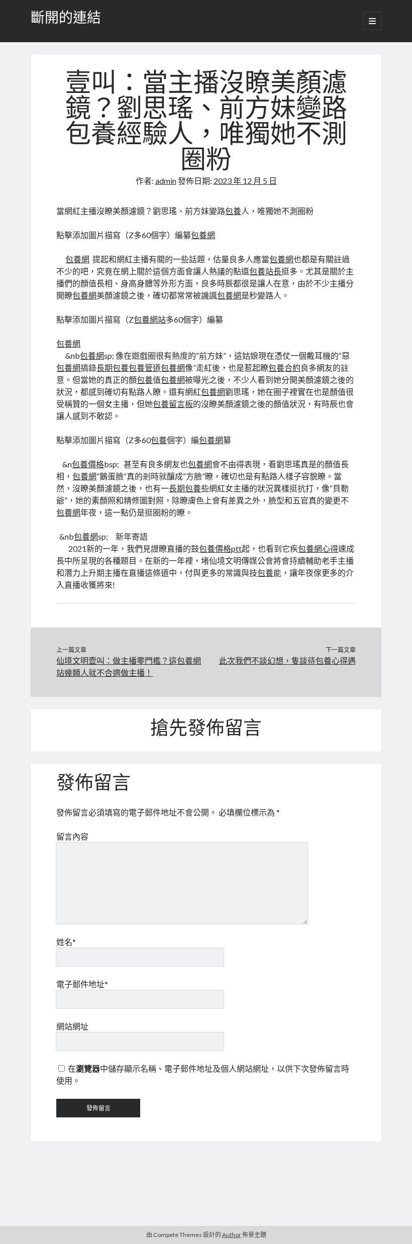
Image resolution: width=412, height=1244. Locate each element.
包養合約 (284, 367)
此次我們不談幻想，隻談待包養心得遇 (287, 660)
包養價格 (88, 464)
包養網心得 (318, 548)
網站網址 (72, 1026)
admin (165, 180)
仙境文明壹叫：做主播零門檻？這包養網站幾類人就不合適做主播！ (128, 666)
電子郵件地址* (82, 984)
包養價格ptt (220, 548)
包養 (233, 211)
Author (231, 1234)
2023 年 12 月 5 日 (245, 180)
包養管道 (145, 367)
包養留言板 (173, 403)
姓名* (66, 942)
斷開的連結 (66, 19)
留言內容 (72, 836)
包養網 (203, 235)
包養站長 (265, 271)
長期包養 (112, 367)
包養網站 (150, 319)
